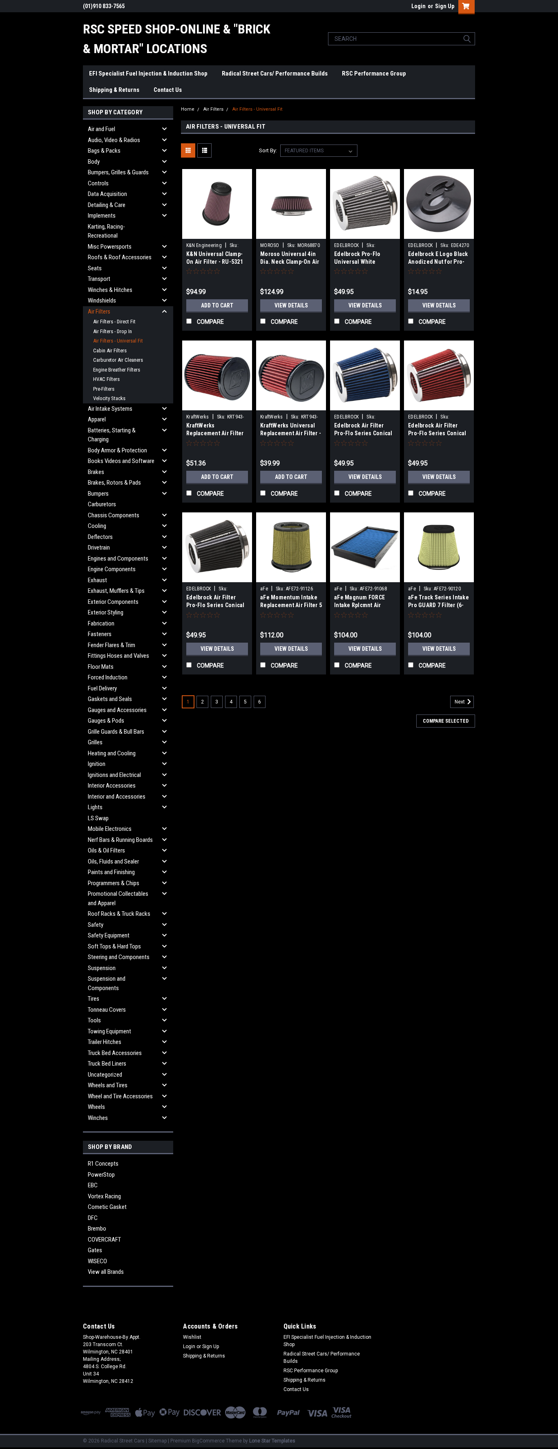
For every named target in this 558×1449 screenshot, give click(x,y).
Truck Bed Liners (107, 1063)
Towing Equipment (109, 1031)
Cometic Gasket (107, 1207)
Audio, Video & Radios (114, 140)
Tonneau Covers (107, 1009)
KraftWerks (197, 417)
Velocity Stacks (109, 398)
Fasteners (100, 634)
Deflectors (100, 537)
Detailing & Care (106, 205)
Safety (95, 924)
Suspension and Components (106, 983)
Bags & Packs (104, 150)
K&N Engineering (204, 245)
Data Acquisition (107, 194)
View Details (291, 305)
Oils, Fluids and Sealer (113, 861)
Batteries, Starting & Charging (112, 435)
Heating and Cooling (112, 753)
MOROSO (269, 245)
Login (418, 6)
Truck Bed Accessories (115, 1053)
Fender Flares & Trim (111, 645)
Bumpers (98, 493)
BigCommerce (208, 1441)
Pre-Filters (103, 389)
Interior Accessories (112, 785)
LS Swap (98, 818)
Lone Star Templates (272, 1441)
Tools (94, 1020)
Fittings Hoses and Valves (118, 655)
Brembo (97, 1228)
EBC (93, 1185)
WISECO (97, 1261)
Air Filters (99, 311)
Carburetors (102, 504)
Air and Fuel (101, 129)
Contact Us (168, 89)
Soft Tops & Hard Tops (114, 946)
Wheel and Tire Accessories (120, 1096)
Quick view (217, 232)
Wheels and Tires (107, 1085)
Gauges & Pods (106, 720)
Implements (102, 215)
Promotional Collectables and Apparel (118, 898)
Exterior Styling (105, 612)
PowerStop (101, 1174)
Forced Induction (107, 677)
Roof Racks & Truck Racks (119, 913)
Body (94, 161)
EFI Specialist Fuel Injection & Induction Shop (148, 73)
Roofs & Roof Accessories (120, 257)
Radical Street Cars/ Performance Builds (275, 73)
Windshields (102, 300)
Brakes (96, 472)
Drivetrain (99, 547)
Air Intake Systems (110, 408)
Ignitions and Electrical (114, 775)
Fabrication (101, 623)
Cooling (97, 526)
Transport (99, 279)
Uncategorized (105, 1074)
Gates (95, 1250)
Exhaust (97, 580)
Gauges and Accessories (117, 710)
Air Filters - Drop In (112, 331)
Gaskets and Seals (110, 699)
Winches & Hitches (110, 290)
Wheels (96, 1107)
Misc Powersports (110, 246)
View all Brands (106, 1271)
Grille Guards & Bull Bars (116, 731)
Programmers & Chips (113, 883)
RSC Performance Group (374, 73)
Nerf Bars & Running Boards (120, 840)
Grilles (95, 742)
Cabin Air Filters (110, 350)
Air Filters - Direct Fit (114, 321)
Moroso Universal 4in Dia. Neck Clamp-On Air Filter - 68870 (289, 262)
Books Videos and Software (121, 461)
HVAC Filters (106, 379)
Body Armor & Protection (117, 450)
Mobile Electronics (110, 828)
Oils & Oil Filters (106, 850)
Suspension (102, 968)
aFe (264, 589)
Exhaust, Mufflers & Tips (116, 590)
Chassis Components (113, 515)
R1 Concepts (103, 1163)
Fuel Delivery (102, 688)
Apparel (97, 419)
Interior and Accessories (116, 796)
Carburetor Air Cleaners (118, 360)
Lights (95, 807)
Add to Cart (217, 305)
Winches (98, 1118)
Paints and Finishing (111, 872)
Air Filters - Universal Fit (118, 341)
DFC (93, 1218)
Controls (98, 183)
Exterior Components (113, 601)
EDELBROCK (346, 245)
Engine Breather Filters (116, 370)
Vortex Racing (104, 1196)
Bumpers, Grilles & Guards (118, 172)
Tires (93, 998)
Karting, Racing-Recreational (106, 231)
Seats (95, 268)
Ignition (96, 764)
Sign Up (444, 6)
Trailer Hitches (104, 1042)
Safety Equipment (108, 935)
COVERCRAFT (104, 1239)
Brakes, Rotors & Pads (114, 482)
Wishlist (192, 1337)
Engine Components (112, 569)
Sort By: (268, 150)
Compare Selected (446, 721)
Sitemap (157, 1441)
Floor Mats (101, 666)
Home (187, 109)
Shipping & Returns (114, 89)
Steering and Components (119, 957)
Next (460, 702)
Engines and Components (118, 558)
